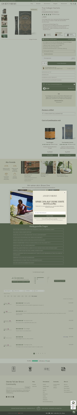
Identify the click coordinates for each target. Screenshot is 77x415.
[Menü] (75, 401)
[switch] (73, 408)
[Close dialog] (65, 193)
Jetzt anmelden (49, 215)
